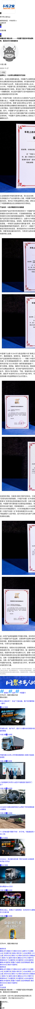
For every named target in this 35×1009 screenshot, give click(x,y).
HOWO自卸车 (28, 960)
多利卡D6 (7, 955)
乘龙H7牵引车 (17, 953)
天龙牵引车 (7, 953)
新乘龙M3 (3, 960)
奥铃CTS (5, 958)
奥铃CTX (14, 955)
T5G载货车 (11, 960)
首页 (1, 985)
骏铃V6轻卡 (13, 958)
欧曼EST (9, 951)
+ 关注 (3, 72)
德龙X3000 (17, 951)
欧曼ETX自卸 (15, 962)
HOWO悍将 (27, 953)
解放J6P (3, 951)
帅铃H (20, 955)
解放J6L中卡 (22, 958)
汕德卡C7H (25, 951)
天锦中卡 (30, 958)
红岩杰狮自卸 (25, 962)
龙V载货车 (19, 960)
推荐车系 (3, 949)
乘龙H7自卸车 (12, 965)
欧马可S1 (26, 955)
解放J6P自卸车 (5, 962)
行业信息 (3, 987)
